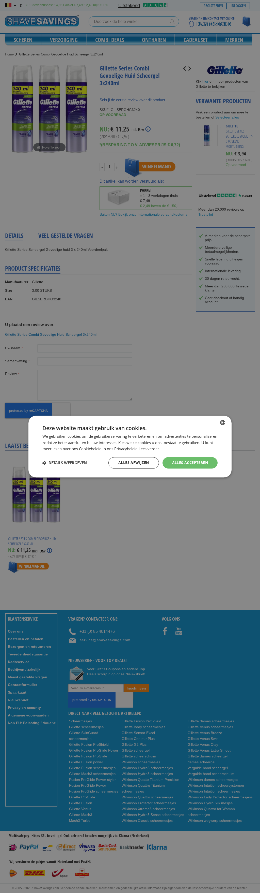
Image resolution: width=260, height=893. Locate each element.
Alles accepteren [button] (190, 462)
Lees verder (149, 448)
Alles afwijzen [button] (133, 462)
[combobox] (222, 422)
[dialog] (130, 446)
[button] (64, 463)
